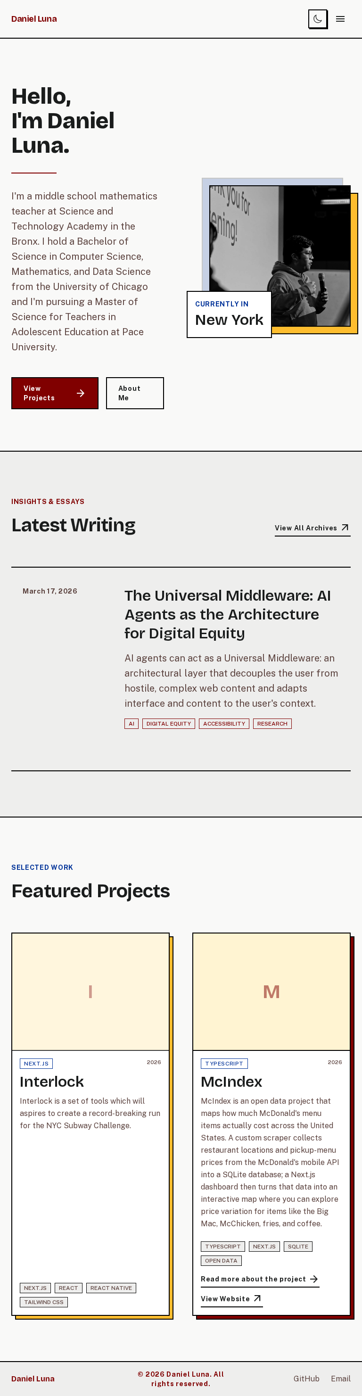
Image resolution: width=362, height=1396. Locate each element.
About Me (129, 393)
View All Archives (313, 528)
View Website (232, 1300)
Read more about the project (260, 1279)
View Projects (55, 393)
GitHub (307, 1378)
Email (341, 1378)
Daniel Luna (34, 19)
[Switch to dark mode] (317, 18)
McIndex (232, 1082)
